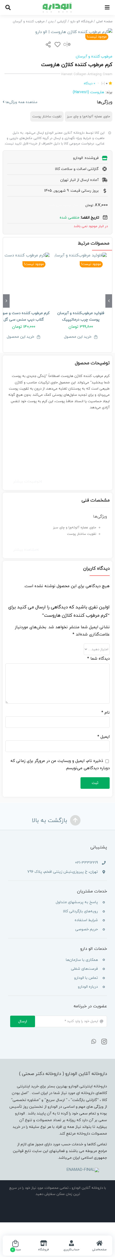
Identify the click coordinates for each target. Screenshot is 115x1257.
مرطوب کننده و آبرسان (94, 56)
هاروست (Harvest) (88, 92)
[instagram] (104, 1042)
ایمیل (103, 737)
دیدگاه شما (98, 659)
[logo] (57, 4)
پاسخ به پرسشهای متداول (77, 902)
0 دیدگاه (89, 83)
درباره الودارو (88, 986)
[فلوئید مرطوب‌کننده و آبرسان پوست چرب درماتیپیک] (81, 279)
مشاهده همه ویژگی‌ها (21, 102)
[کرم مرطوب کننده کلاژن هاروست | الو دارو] (57, 32)
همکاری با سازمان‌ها (82, 959)
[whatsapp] (93, 1042)
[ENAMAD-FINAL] (83, 1170)
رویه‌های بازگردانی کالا (80, 911)
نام (105, 712)
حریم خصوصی (86, 929)
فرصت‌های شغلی (84, 968)
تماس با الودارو (86, 977)
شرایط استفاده (86, 920)
